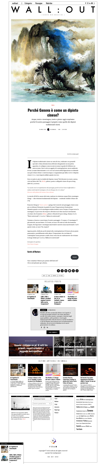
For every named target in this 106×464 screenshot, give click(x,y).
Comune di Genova (79, 404)
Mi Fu (43, 181)
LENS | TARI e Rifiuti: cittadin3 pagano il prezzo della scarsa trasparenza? (46, 300)
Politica (85, 421)
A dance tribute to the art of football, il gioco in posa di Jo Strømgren (59, 300)
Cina (49, 275)
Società (78, 426)
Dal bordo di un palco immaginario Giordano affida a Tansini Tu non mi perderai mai (88, 380)
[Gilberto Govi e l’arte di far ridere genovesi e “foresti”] (75, 346)
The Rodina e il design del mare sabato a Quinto (72, 298)
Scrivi (75, 257)
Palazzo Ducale (85, 418)
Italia (86, 413)
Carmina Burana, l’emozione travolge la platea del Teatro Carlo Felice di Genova (70, 380)
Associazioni (79, 402)
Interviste (57, 407)
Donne (85, 407)
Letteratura (93, 413)
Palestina (90, 418)
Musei (77, 418)
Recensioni (90, 421)
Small (53, 105)
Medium (56, 401)
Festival (83, 411)
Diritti (82, 407)
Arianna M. (53, 129)
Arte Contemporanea (88, 399)
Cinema (91, 402)
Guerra (81, 413)
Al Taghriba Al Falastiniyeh (31, 297)
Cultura (78, 407)
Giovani (78, 413)
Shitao (45, 214)
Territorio (79, 429)
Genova (54, 275)
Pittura (61, 275)
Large (56, 404)
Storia (87, 426)
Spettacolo (83, 426)
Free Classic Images (32, 244)
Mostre (92, 416)
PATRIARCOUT (79, 421)
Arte (44, 275)
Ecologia (89, 407)
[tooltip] (86, 3)
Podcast (56, 413)
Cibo (89, 402)
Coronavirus (85, 404)
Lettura (77, 416)
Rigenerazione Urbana (86, 423)
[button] (49, 403)
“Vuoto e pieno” (43, 205)
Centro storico (85, 402)
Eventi (92, 407)
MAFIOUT (88, 416)
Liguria (82, 416)
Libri (80, 416)
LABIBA (89, 413)
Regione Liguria (79, 423)
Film (86, 411)
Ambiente (78, 399)
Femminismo (79, 411)
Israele (84, 413)
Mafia (86, 416)
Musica (81, 418)
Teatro (90, 426)
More (24, 419)
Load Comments (53, 332)
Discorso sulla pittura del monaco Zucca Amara (40, 192)
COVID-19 (89, 404)
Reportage (57, 410)
